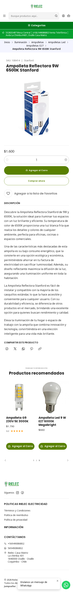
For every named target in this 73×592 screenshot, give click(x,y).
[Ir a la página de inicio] (36, 6)
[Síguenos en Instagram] (17, 492)
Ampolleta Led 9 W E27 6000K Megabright (52, 421)
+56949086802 (16, 543)
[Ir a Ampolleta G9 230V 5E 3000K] (20, 397)
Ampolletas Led (56, 42)
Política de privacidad (15, 519)
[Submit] (56, 15)
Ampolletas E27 (34, 45)
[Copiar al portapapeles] (40, 349)
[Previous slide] (6, 460)
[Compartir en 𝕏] (15, 349)
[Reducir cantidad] (7, 160)
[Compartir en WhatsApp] (23, 349)
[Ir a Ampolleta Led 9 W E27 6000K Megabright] (52, 397)
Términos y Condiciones (17, 510)
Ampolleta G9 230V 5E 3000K (17, 419)
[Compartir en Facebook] (7, 349)
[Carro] (68, 16)
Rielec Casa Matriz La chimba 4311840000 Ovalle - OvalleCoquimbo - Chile (21, 557)
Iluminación (20, 42)
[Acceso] (63, 16)
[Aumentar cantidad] (66, 160)
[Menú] (4, 16)
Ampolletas (37, 42)
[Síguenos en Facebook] (22, 492)
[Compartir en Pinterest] (31, 349)
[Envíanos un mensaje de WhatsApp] (66, 585)
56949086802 (15, 548)
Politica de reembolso (16, 515)
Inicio (7, 42)
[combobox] (34, 15)
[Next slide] (66, 460)
